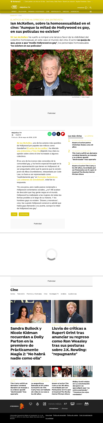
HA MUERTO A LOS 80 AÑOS (81, 151)
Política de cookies (72, 415)
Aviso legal (49, 415)
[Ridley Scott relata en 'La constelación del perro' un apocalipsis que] (83, 371)
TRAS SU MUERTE (16, 325)
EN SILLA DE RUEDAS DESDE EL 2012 (84, 163)
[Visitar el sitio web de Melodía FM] (86, 403)
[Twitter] (12, 135)
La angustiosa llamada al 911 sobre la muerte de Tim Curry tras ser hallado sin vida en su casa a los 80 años (40, 388)
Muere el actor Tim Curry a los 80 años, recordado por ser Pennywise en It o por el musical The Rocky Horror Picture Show (84, 170)
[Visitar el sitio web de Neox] (45, 403)
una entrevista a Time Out (29, 151)
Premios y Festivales (36, 11)
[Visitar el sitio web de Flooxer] (65, 408)
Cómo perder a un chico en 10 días (35, 1)
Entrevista (24, 214)
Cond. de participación (85, 415)
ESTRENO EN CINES (80, 379)
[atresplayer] (82, 8)
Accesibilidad (49, 418)
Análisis (66, 11)
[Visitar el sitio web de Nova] (51, 403)
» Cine (20, 16)
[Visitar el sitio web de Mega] (59, 403)
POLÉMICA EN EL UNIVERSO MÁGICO (65, 325)
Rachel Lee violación (69, 1)
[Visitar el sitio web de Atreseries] (66, 403)
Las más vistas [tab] (75, 136)
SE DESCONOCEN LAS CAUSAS (82, 141)
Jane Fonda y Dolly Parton (54, 1)
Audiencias (75, 11)
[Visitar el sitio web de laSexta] (38, 403)
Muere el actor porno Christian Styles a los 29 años (82, 145)
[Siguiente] (92, 1)
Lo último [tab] (89, 136)
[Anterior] (23, 1)
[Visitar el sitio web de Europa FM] (80, 403)
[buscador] (91, 8)
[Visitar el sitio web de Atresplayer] (55, 408)
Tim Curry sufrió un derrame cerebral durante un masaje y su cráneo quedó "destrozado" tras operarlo (84, 156)
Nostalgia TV (56, 11)
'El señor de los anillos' (37, 148)
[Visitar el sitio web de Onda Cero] (73, 403)
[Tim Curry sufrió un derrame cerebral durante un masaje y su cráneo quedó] (20, 371)
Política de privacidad (59, 415)
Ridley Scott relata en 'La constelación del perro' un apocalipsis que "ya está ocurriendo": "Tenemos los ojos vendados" (81, 388)
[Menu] (91, 11)
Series (13, 11)
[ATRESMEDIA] (17, 406)
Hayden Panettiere (81, 1)
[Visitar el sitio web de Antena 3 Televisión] (31, 403)
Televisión (22, 11)
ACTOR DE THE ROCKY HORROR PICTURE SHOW (40, 380)
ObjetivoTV (13, 16)
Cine (47, 11)
